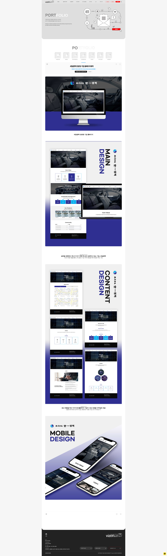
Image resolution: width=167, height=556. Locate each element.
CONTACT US (113, 548)
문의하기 (118, 1)
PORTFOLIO (83, 548)
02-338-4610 (47, 546)
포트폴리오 (113, 1)
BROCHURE (98, 548)
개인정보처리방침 (48, 553)
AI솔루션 (108, 1)
